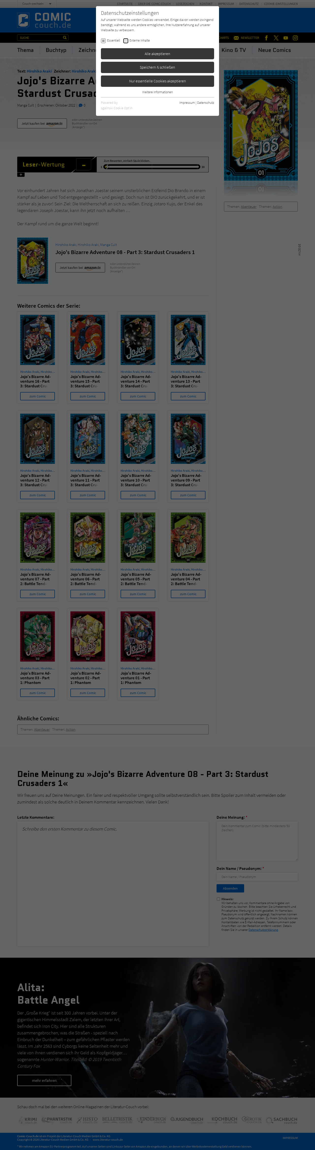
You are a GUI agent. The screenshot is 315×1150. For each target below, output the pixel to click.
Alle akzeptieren (157, 53)
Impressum (187, 102)
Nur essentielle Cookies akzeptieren (157, 80)
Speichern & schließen (157, 67)
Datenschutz (205, 102)
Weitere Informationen (157, 92)
